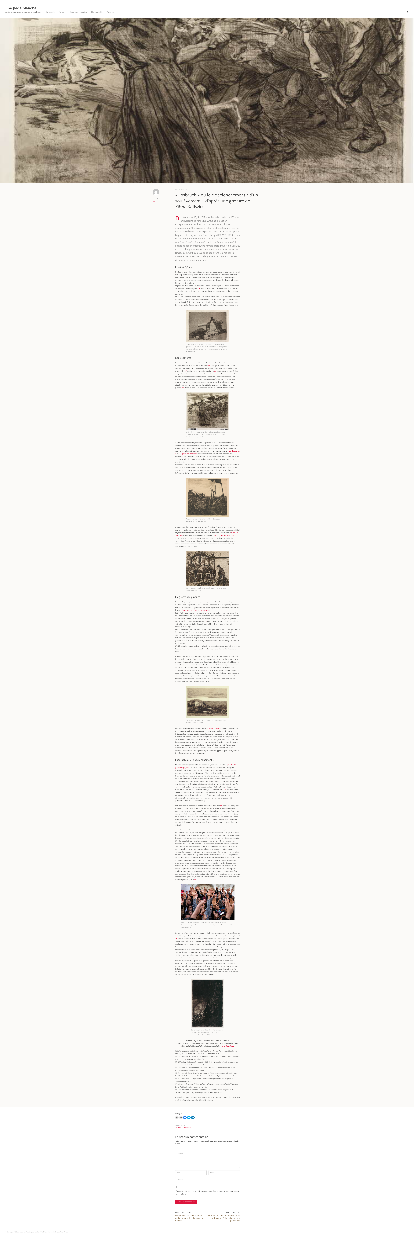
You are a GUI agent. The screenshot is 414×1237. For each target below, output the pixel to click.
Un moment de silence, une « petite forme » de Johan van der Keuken (189, 1218)
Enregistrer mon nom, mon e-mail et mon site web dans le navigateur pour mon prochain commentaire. (208, 1192)
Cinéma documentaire (79, 12)
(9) (176, 939)
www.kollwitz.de (227, 1046)
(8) (221, 806)
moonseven (21, 1232)
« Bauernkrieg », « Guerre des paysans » (195, 610)
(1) (199, 288)
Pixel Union (64, 1232)
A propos (62, 12)
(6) (206, 621)
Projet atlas (50, 12)
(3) (186, 371)
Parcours (110, 12)
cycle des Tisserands (213, 728)
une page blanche (20, 8)
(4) (215, 371)
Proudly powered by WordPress (36, 1232)
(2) (209, 366)
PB (154, 201)
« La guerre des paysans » (187, 454)
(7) (225, 790)
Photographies (97, 12)
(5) (183, 388)
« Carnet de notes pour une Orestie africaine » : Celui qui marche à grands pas (224, 1218)
